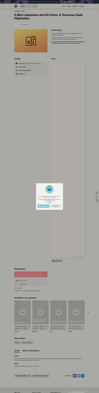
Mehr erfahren (49, 202)
